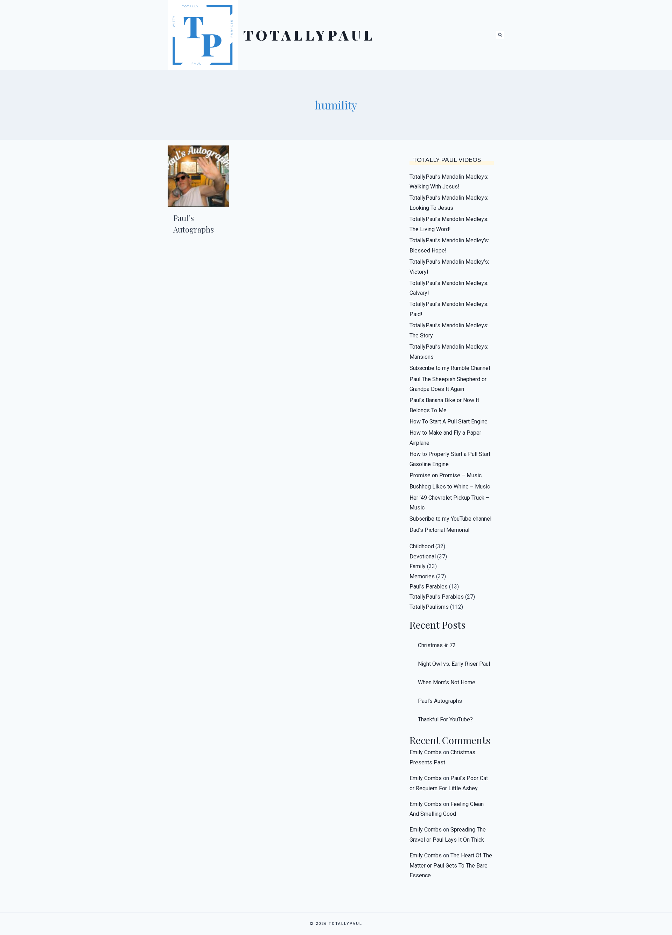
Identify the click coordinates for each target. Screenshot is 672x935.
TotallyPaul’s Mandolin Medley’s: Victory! (449, 266)
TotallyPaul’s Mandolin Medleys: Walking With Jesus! (449, 181)
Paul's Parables (429, 586)
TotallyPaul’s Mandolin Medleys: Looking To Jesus (449, 202)
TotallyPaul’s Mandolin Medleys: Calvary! (449, 288)
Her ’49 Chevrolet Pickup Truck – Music (449, 502)
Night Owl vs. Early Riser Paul (454, 664)
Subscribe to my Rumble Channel (450, 368)
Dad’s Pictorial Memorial (439, 530)
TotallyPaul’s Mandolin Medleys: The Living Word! (449, 224)
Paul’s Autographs (440, 701)
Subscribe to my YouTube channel (450, 518)
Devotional (423, 556)
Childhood (422, 546)
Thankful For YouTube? (445, 719)
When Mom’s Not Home (446, 682)
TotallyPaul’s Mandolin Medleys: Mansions (449, 351)
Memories (422, 576)
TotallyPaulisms (429, 607)
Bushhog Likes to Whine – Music (450, 486)
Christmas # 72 (437, 645)
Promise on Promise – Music (446, 475)
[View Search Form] (500, 35)
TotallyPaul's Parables (437, 596)
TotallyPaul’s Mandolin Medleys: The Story (449, 330)
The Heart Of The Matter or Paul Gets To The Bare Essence (451, 865)
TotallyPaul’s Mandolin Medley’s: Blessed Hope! (449, 245)
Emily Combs (426, 752)
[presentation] (198, 176)
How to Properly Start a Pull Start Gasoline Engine (450, 459)
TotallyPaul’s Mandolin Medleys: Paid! (449, 309)
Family (418, 566)
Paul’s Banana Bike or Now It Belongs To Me (444, 405)
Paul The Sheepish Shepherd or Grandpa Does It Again (448, 384)
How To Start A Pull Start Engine (449, 421)
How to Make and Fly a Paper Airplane (445, 437)
